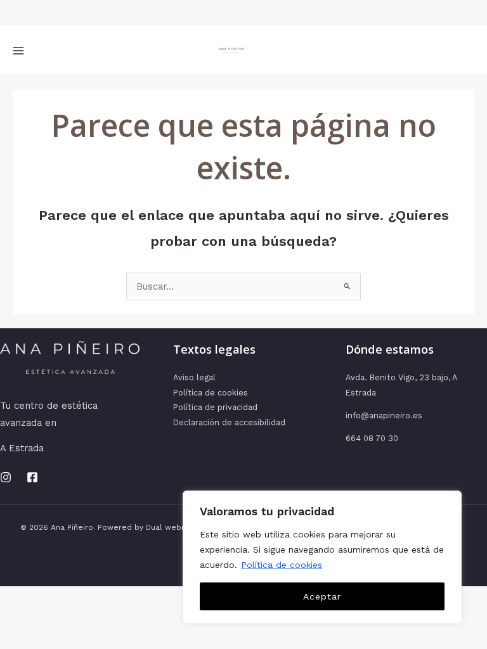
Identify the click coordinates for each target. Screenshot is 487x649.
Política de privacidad (215, 407)
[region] (322, 557)
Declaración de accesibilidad (229, 422)
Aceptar (322, 596)
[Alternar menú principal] (18, 50)
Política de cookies (281, 565)
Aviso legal (194, 377)
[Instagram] (5, 477)
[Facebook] (32, 477)
